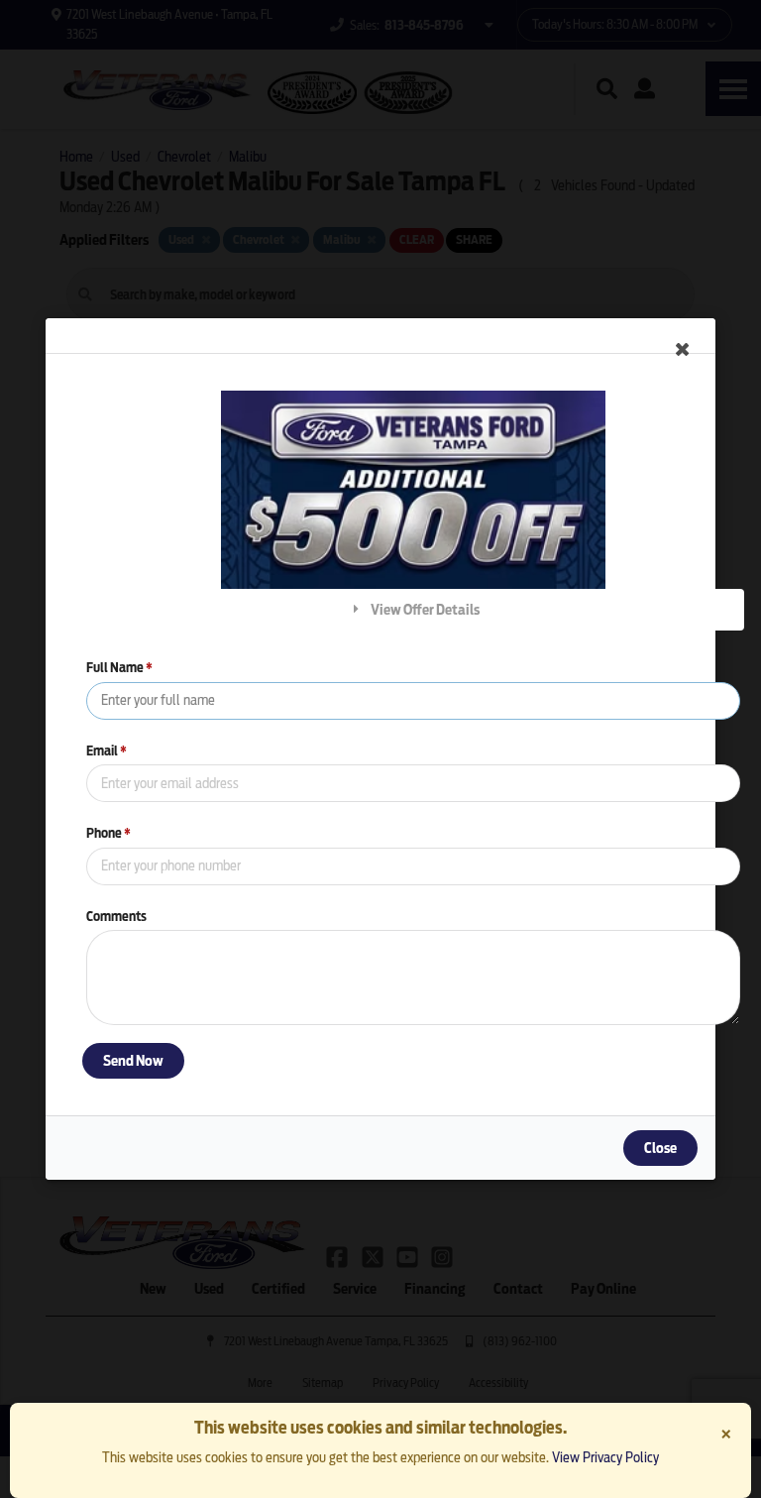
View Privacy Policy (605, 1457)
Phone (108, 833)
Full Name (119, 667)
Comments (116, 916)
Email (106, 751)
